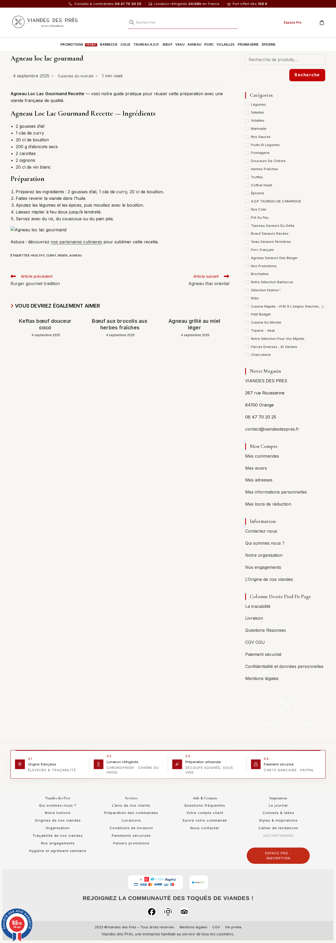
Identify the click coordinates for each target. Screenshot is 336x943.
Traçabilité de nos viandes (58, 835)
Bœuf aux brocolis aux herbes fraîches (120, 324)
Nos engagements (263, 567)
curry (51, 255)
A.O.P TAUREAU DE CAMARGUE (276, 201)
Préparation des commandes (131, 813)
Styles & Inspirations (278, 820)
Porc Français (262, 250)
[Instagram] (168, 912)
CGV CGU (255, 642)
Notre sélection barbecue (272, 282)
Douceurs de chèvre (268, 161)
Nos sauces (261, 137)
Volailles (257, 120)
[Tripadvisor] (184, 912)
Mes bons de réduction (268, 504)
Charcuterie (261, 354)
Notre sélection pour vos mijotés (277, 338)
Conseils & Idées (278, 813)
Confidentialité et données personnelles (284, 666)
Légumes (258, 104)
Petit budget (261, 314)
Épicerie (257, 193)
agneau (75, 255)
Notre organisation (263, 555)
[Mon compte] (310, 22)
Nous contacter (204, 828)
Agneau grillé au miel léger (194, 324)
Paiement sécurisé (263, 654)
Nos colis (258, 209)
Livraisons (131, 820)
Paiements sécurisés (131, 835)
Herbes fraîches (264, 169)
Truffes (257, 177)
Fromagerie (260, 153)
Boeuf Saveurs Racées (269, 233)
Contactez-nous (261, 531)
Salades (257, 112)
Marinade (258, 128)
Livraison (254, 618)
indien (62, 255)
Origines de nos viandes (58, 820)
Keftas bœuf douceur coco (45, 324)
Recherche (307, 74)
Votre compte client (204, 813)
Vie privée (233, 927)
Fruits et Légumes (265, 145)
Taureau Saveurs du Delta (272, 225)
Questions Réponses (265, 630)
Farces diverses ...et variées (274, 347)
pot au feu (260, 217)
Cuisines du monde (75, 76)
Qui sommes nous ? (265, 543)
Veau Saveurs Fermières (271, 241)
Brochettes (260, 274)
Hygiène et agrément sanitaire (57, 851)
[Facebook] (152, 912)
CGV (216, 927)
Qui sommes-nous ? (57, 805)
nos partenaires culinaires (76, 241)
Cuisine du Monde (266, 322)
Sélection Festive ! (265, 290)
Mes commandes (262, 456)
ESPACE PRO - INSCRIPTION (278, 855)
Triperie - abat (263, 330)
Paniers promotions (131, 843)
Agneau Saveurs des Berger (274, 258)
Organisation (58, 828)
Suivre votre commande (204, 820)
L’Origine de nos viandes (269, 579)
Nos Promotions (264, 266)
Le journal (278, 805)
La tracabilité (257, 606)
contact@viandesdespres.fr (272, 429)
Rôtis (255, 298)
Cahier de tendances (278, 828)
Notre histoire (58, 813)
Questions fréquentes (204, 805)
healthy (37, 255)
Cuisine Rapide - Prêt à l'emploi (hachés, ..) (287, 306)
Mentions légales (262, 678)
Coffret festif (261, 185)
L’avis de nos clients (131, 805)
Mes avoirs (256, 468)
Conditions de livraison (131, 828)
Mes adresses (258, 480)
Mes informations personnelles (276, 492)
